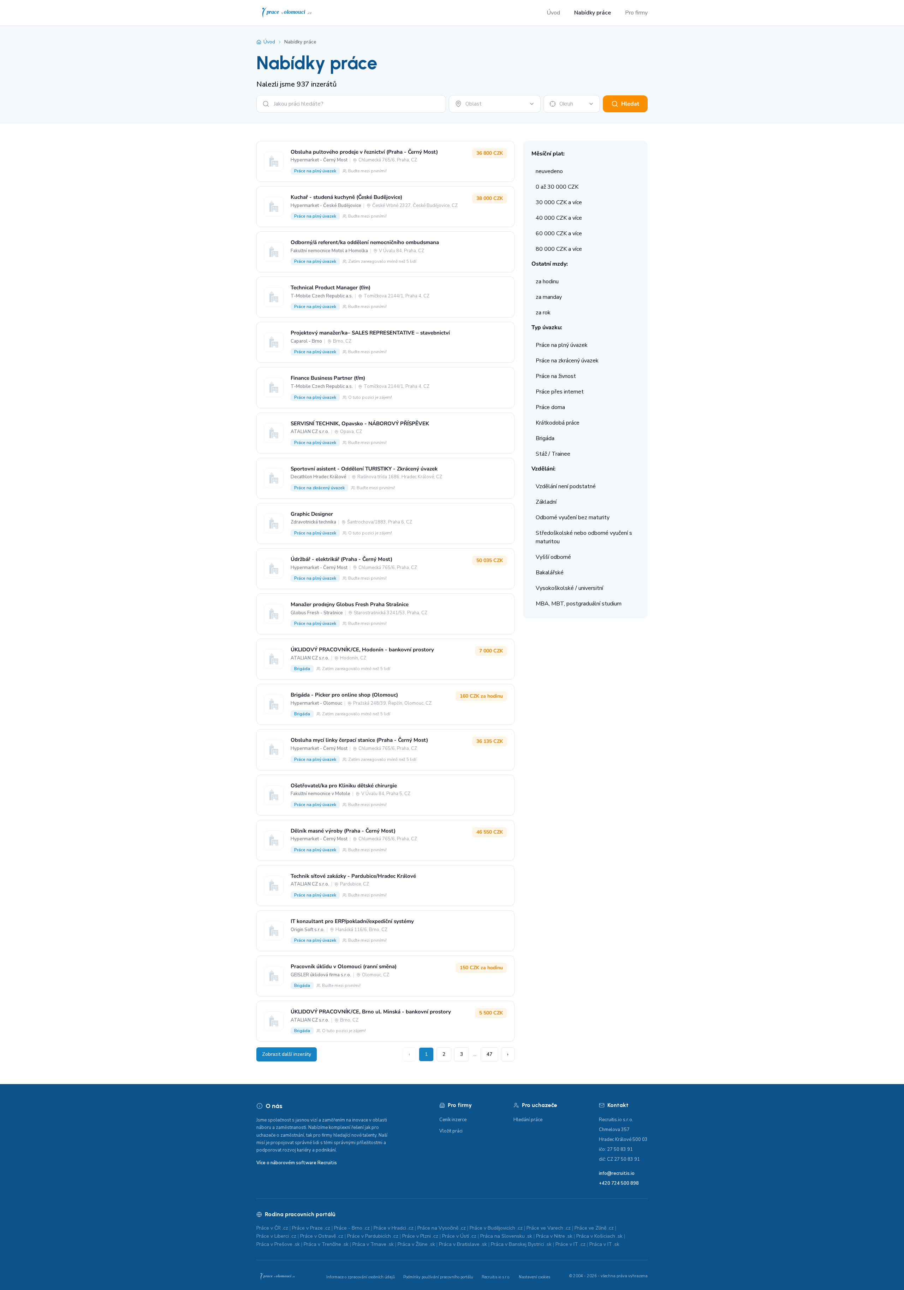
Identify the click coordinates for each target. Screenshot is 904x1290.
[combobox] (495, 104)
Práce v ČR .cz (272, 1228)
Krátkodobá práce (557, 423)
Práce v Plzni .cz (420, 1236)
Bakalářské (550, 572)
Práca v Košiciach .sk (599, 1236)
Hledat (630, 104)
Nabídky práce (592, 13)
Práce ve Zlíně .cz (594, 1228)
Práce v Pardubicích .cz (372, 1236)
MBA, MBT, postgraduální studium (579, 604)
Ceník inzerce (452, 1120)
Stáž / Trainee (553, 454)
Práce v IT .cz (570, 1244)
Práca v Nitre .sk (554, 1236)
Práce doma (550, 407)
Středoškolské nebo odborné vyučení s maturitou (584, 537)
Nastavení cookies (534, 1277)
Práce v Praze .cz (311, 1228)
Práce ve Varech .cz (549, 1228)
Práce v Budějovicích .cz (496, 1228)
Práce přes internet (560, 392)
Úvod (553, 13)
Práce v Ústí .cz (459, 1236)
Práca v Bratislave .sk (463, 1244)
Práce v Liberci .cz (276, 1236)
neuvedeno (549, 171)
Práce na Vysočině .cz (441, 1228)
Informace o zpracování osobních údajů (360, 1277)
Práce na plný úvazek (562, 345)
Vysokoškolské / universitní (569, 588)
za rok (543, 312)
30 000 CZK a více (559, 202)
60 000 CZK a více (559, 233)
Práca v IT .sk (604, 1244)
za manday (549, 297)
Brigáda (545, 438)
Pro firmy (636, 13)
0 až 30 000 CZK (557, 187)
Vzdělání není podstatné (566, 486)
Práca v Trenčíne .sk (326, 1244)
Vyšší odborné (553, 557)
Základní (546, 502)
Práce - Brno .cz (352, 1228)
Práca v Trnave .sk (373, 1244)
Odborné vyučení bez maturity (572, 517)
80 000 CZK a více (559, 249)
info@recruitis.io (617, 1173)
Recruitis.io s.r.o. (496, 1277)
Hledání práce (527, 1120)
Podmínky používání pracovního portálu (438, 1277)
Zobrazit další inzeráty (286, 1054)
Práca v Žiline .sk (416, 1244)
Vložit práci (451, 1131)
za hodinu (547, 281)
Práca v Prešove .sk (278, 1244)
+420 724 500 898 (619, 1183)
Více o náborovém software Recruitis (296, 1163)
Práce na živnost (556, 376)
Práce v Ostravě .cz (321, 1236)
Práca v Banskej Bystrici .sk (521, 1244)
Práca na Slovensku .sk (506, 1236)
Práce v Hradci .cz (394, 1228)
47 (489, 1054)
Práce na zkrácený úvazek (567, 361)
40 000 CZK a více (559, 218)
